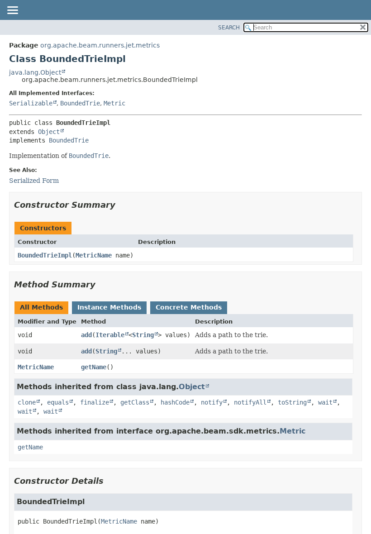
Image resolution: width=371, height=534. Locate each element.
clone (27, 402)
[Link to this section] (121, 205)
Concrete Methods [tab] (189, 307)
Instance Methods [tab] (109, 307)
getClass (134, 402)
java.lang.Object (35, 72)
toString (292, 402)
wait (325, 402)
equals (58, 402)
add (86, 335)
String (143, 335)
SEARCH (229, 27)
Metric (114, 103)
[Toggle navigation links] (12, 11)
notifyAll (250, 402)
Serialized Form (34, 180)
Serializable (30, 103)
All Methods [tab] (41, 307)
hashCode (175, 402)
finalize (94, 402)
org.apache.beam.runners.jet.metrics (100, 45)
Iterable (109, 335)
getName (93, 367)
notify (212, 402)
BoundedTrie (80, 103)
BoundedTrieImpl (45, 255)
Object (49, 131)
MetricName (94, 255)
